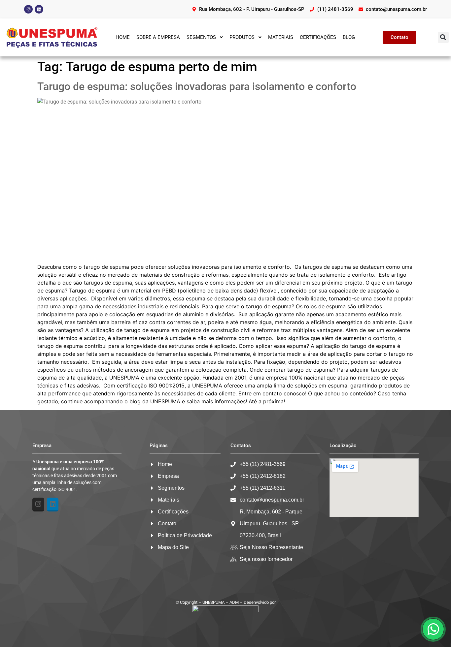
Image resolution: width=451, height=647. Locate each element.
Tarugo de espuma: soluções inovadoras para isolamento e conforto (196, 86)
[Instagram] (28, 9)
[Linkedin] (39, 9)
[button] (443, 37)
